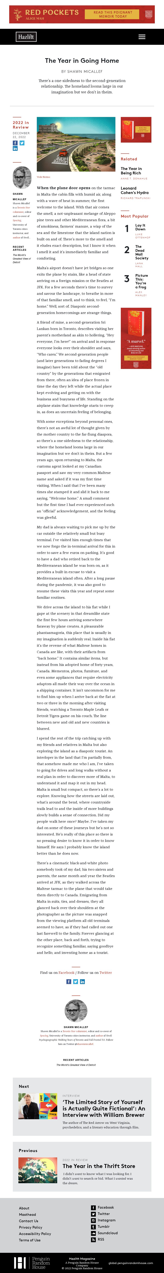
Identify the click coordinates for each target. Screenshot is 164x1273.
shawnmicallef (85, 1044)
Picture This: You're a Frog (141, 281)
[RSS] (93, 1239)
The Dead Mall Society (141, 252)
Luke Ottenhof (143, 236)
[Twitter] (22, 143)
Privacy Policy (30, 1227)
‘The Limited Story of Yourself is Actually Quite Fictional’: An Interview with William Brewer (104, 1108)
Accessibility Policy (35, 1233)
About (24, 1208)
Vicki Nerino (43, 177)
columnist (75, 1031)
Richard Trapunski (136, 198)
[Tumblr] (93, 1227)
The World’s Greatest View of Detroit (22, 258)
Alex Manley (141, 294)
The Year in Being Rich (131, 170)
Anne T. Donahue (134, 178)
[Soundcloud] (93, 1233)
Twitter (105, 973)
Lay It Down (140, 226)
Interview (71, 1095)
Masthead (27, 1214)
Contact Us (28, 1221)
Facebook (66, 973)
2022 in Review (21, 124)
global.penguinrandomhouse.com (131, 1263)
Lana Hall (139, 265)
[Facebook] (15, 143)
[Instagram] (93, 1220)
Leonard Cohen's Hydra (135, 190)
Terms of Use (30, 1240)
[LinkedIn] (15, 148)
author (16, 238)
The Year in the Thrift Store (99, 1166)
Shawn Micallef (85, 71)
